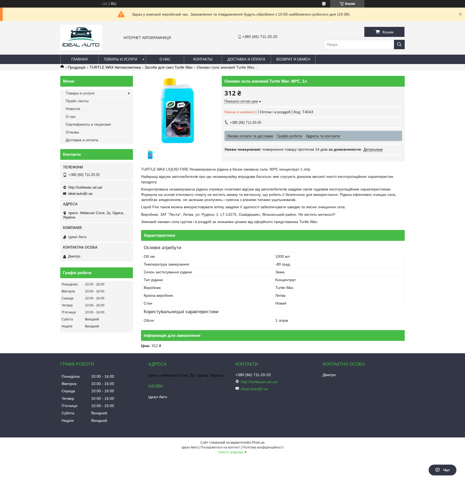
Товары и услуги (120, 59)
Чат (446, 470)
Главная (79, 59)
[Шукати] (399, 44)
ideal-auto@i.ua (80, 194)
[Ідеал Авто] (81, 49)
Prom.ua (258, 442)
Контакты (203, 59)
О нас (165, 59)
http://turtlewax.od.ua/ (85, 187)
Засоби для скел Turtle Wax (169, 67)
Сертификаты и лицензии (88, 124)
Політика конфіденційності (263, 447)
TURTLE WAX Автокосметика (115, 67)
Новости (73, 109)
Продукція (77, 67)
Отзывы (72, 132)
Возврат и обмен (293, 59)
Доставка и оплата (246, 59)
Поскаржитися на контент (220, 447)
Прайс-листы (77, 101)
